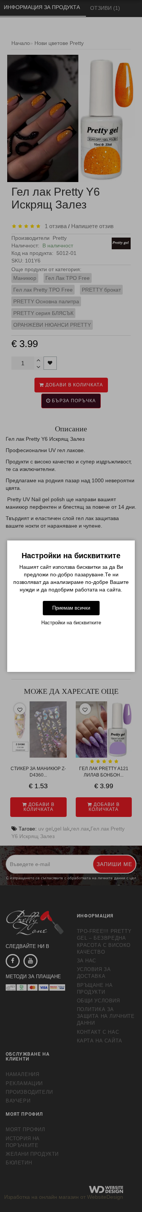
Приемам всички (71, 608)
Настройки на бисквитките (71, 622)
